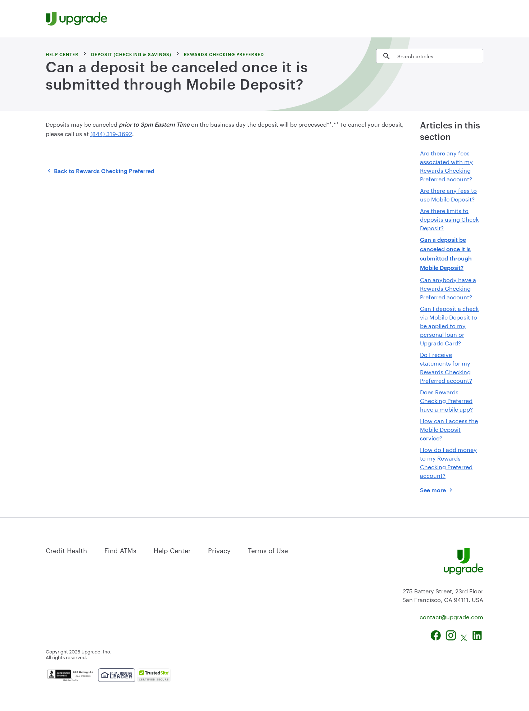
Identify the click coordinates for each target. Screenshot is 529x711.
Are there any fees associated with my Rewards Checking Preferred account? (446, 165)
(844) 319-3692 (111, 132)
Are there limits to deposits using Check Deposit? (449, 218)
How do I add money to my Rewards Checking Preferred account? (448, 461)
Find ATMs (120, 549)
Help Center (172, 549)
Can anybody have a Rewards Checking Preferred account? (448, 288)
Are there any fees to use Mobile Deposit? (448, 194)
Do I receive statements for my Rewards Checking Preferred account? (446, 366)
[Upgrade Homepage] (76, 19)
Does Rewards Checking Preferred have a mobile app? (446, 400)
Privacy (219, 549)
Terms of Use (268, 549)
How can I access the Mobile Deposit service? (449, 429)
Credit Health (66, 549)
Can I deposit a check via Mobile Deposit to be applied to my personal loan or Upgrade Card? (449, 325)
